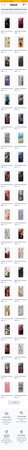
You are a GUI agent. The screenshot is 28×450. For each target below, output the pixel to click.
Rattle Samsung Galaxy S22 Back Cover (11, 165)
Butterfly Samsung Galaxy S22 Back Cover (12, 223)
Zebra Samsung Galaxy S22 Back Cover (11, 146)
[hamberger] (1, 4)
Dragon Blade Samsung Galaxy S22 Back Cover (14, 127)
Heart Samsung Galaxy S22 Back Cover (11, 395)
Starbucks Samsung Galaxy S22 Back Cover (13, 280)
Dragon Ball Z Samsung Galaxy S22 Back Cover (14, 203)
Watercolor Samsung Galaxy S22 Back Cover (13, 261)
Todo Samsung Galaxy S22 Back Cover (11, 338)
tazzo (14, 5)
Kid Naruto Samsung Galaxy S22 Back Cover (13, 376)
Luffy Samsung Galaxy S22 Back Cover (11, 299)
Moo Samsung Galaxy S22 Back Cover (11, 184)
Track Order (24, 1)
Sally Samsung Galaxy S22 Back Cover (11, 50)
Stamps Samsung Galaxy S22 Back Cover (12, 242)
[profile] (26, 4)
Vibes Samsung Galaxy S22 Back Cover (11, 318)
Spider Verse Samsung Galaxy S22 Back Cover (13, 31)
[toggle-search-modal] (4, 4)
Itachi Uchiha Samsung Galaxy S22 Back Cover (13, 69)
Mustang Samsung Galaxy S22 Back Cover (12, 357)
